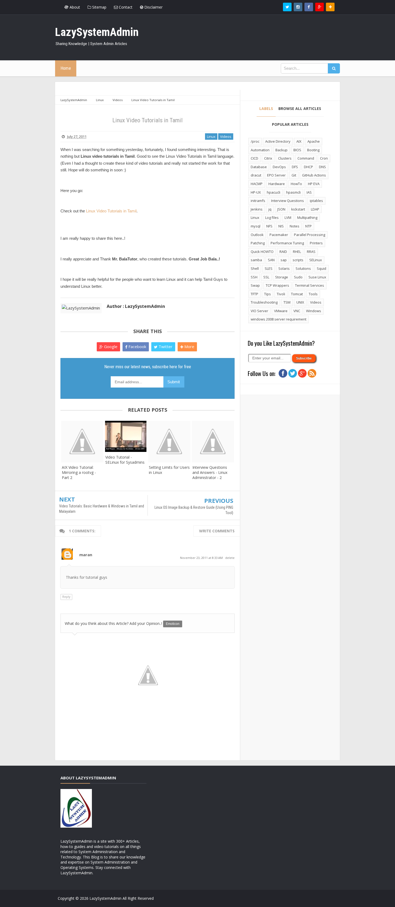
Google (110, 346)
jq (269, 209)
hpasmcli (293, 192)
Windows (313, 310)
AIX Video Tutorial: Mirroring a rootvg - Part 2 (79, 472)
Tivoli (281, 294)
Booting (313, 150)
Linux (211, 136)
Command (305, 158)
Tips (267, 294)
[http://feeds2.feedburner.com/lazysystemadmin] (312, 372)
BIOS (297, 150)
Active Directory (277, 141)
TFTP (254, 294)
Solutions (303, 268)
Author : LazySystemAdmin (136, 306)
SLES (268, 268)
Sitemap (98, 7)
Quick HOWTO (262, 251)
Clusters (285, 158)
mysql (255, 226)
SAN (271, 259)
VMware (281, 310)
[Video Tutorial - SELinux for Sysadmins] (126, 436)
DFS (295, 166)
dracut (256, 175)
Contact (125, 7)
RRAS (311, 251)
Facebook (136, 346)
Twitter (165, 346)
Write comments (217, 530)
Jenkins (257, 209)
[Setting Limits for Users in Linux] (169, 441)
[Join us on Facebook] (283, 372)
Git (294, 175)
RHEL (297, 251)
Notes (294, 226)
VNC (296, 310)
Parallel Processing (309, 234)
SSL (266, 277)
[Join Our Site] (330, 7)
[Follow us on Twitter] (287, 7)
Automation (260, 150)
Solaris (284, 268)
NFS (269, 226)
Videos (225, 136)
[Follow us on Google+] (319, 7)
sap (284, 259)
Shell (255, 268)
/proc (255, 141)
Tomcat (297, 294)
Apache (313, 141)
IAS (309, 192)
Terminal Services (309, 285)
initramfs (258, 200)
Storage (281, 277)
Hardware (276, 183)
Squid (321, 268)
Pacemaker (279, 234)
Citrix (268, 158)
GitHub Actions (314, 175)
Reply (66, 597)
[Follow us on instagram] (298, 7)
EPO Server (276, 175)
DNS (322, 166)
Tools (313, 294)
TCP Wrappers (277, 285)
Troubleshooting (264, 302)
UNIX (300, 302)
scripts (298, 259)
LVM (288, 217)
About (74, 7)
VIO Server (259, 310)
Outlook (257, 234)
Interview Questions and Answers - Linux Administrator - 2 (209, 472)
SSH (254, 277)
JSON (281, 209)
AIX (298, 141)
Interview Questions (287, 200)
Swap (255, 285)
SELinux (315, 259)
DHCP (308, 166)
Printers (316, 243)
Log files (272, 217)
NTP (308, 226)
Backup (281, 150)
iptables (316, 200)
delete (230, 558)
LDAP (315, 209)
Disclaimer (153, 7)
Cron (324, 158)
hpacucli (273, 192)
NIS (281, 226)
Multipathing (307, 217)
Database (259, 166)
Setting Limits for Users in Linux (169, 470)
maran (85, 554)
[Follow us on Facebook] (308, 7)
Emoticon (172, 624)
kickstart (298, 209)
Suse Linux (317, 277)
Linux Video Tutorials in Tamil (111, 211)
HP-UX (256, 192)
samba (256, 259)
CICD (254, 158)
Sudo (298, 277)
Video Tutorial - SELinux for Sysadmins (125, 460)
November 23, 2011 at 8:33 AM (202, 558)
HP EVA (313, 183)
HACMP (257, 183)
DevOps (279, 166)
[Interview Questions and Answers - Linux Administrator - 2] (213, 441)
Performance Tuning (287, 243)
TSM (286, 302)
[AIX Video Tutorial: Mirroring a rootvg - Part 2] (82, 441)
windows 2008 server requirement (278, 319)
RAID (283, 251)
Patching (258, 243)
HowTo (296, 183)
